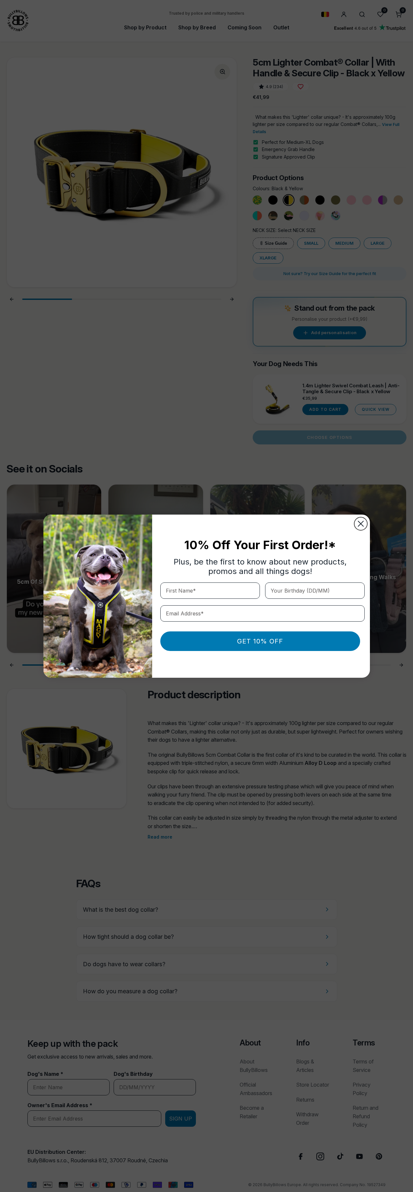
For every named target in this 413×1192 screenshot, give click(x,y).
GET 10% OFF (260, 641)
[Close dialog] (360, 523)
